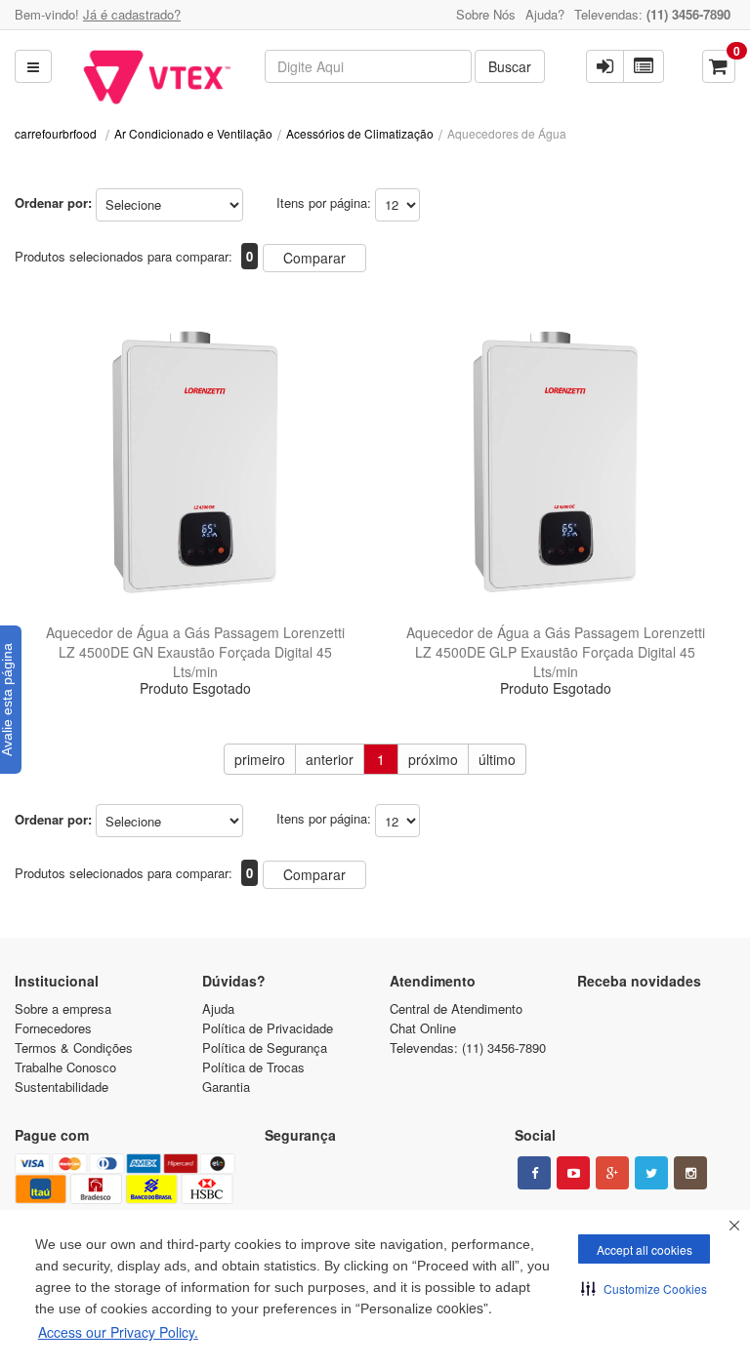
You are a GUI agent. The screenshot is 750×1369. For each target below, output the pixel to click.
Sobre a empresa (63, 1008)
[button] (644, 1288)
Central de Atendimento (456, 1008)
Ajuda (218, 1008)
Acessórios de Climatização (360, 133)
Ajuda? (544, 14)
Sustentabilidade (61, 1086)
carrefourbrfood (56, 133)
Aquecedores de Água (506, 133)
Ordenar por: (53, 202)
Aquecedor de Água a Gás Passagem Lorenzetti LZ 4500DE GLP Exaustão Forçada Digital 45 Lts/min (555, 652)
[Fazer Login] (605, 66)
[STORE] (156, 77)
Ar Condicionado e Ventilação (193, 133)
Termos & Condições (74, 1047)
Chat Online (423, 1028)
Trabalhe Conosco (65, 1067)
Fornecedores (53, 1028)
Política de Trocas (253, 1067)
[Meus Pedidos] (643, 66)
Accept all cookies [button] (644, 1249)
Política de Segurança (264, 1047)
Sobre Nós (486, 14)
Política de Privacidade (267, 1028)
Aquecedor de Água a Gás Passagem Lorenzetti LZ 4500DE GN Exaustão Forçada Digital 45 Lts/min (195, 652)
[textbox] (368, 66)
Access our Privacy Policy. (118, 1332)
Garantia (226, 1086)
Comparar (314, 257)
